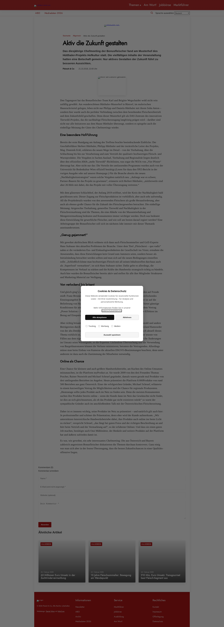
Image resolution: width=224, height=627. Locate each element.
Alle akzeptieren (100, 317)
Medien (117, 326)
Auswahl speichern (112, 335)
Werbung (105, 326)
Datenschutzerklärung (112, 310)
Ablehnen (127, 317)
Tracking (92, 326)
